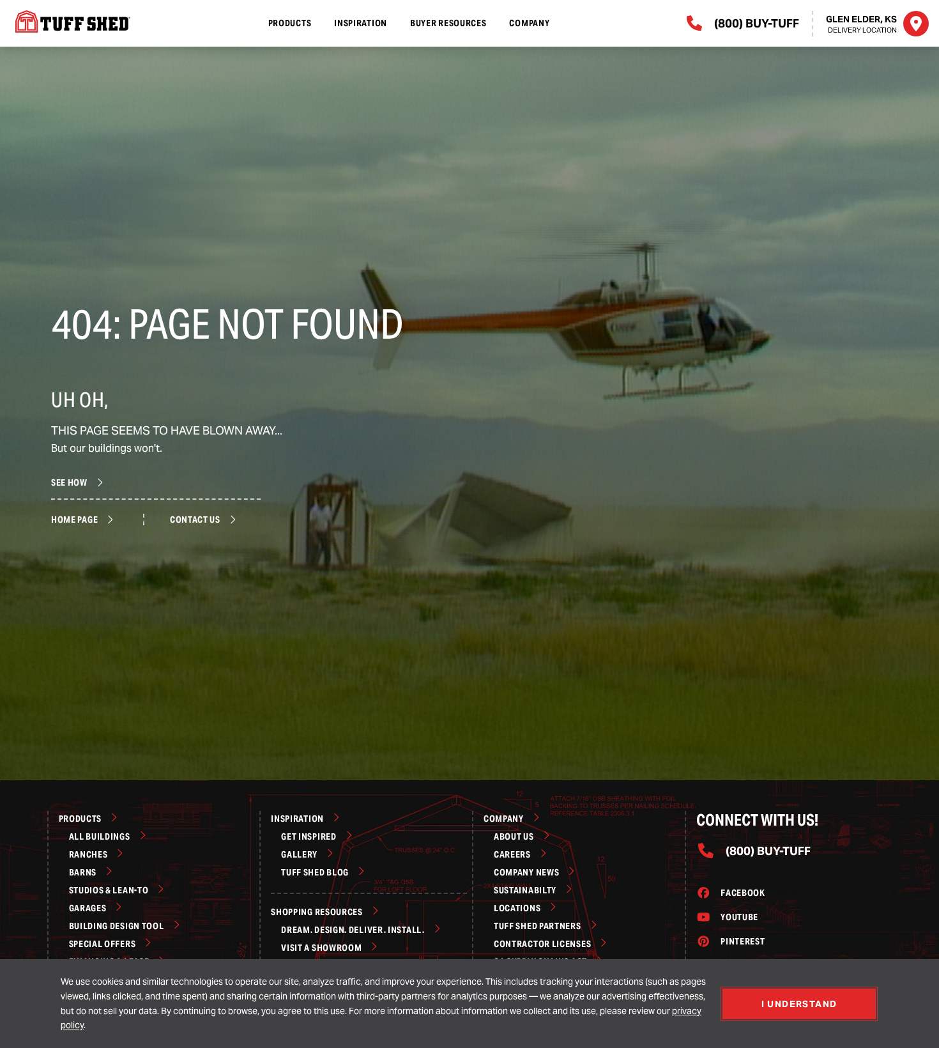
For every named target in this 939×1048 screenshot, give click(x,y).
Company (529, 23)
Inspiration (360, 23)
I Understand (799, 1004)
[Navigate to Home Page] (69, 21)
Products (290, 23)
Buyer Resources (448, 23)
